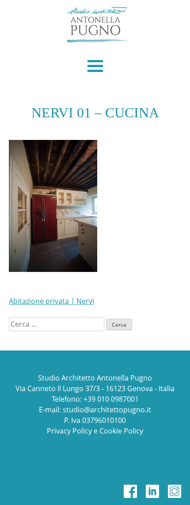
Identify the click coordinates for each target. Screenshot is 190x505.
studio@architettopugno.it (107, 410)
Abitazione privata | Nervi (51, 301)
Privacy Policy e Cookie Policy (95, 431)
